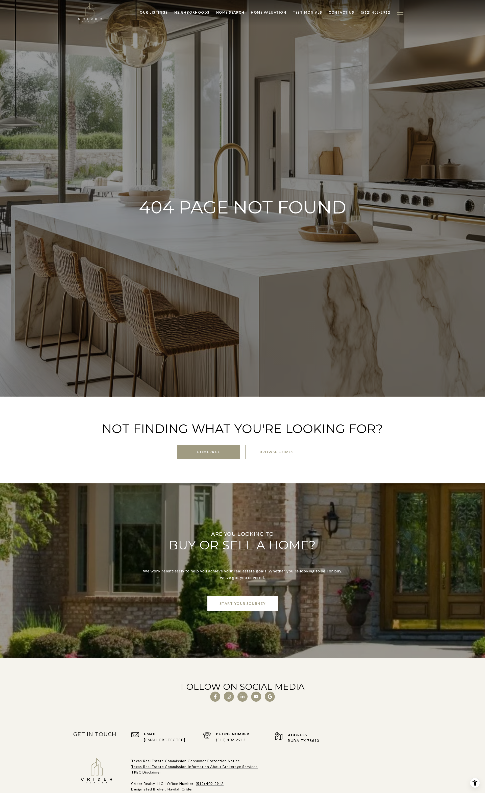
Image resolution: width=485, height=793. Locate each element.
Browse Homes (277, 452)
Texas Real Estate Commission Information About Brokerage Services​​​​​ (194, 766)
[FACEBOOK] (215, 697)
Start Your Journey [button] (243, 603)
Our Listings (154, 12)
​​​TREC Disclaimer (146, 772)
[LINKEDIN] (242, 697)
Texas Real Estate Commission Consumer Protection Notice (185, 761)
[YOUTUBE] (256, 697)
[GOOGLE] (270, 697)
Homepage (208, 452)
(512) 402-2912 (231, 740)
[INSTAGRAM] (229, 697)
